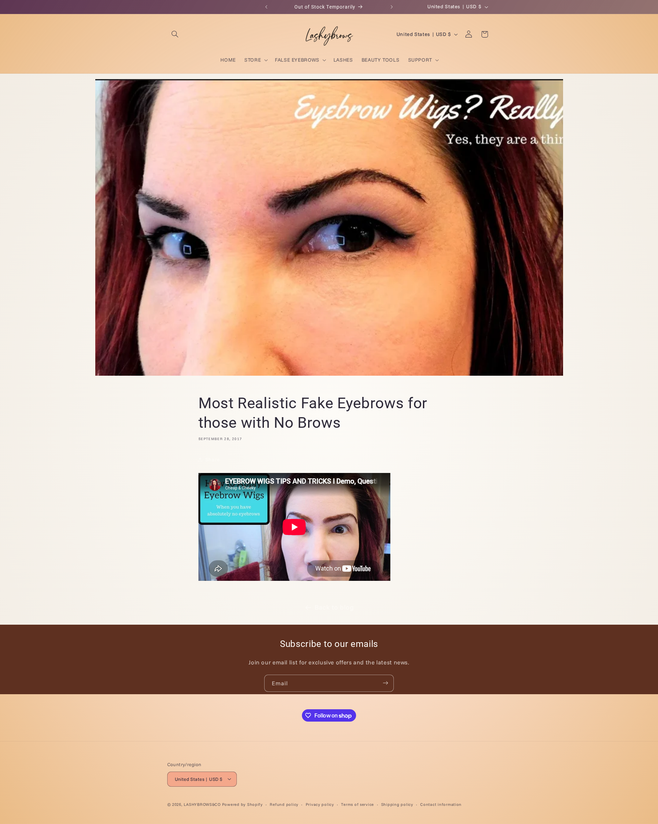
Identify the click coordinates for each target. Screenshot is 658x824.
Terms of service (357, 804)
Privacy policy (320, 804)
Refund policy (284, 804)
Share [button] (212, 459)
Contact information (441, 804)
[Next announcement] (391, 7)
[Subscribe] (385, 683)
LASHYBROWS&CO (202, 804)
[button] (175, 34)
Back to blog (334, 607)
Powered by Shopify (242, 804)
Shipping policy (397, 804)
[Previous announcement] (266, 7)
